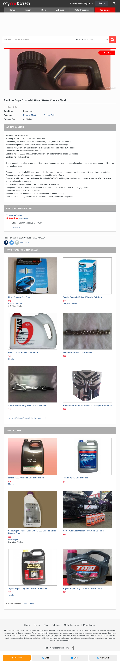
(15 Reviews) (23, 218)
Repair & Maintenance (32, 115)
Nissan (44, 635)
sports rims (68, 630)
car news (112, 633)
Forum (28, 10)
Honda (11, 359)
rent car (75, 630)
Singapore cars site (55, 633)
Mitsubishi (80, 635)
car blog (43, 638)
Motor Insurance (81, 10)
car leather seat (109, 630)
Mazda (11, 484)
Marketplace (105, 10)
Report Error (24, 242)
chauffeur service (63, 641)
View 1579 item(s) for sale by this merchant (27, 418)
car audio (13, 638)
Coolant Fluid (49, 115)
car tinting (59, 630)
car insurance (110, 638)
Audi (49, 635)
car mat (14, 633)
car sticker (100, 638)
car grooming (83, 630)
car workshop (35, 638)
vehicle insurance (53, 638)
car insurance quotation (69, 638)
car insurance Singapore (87, 638)
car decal (100, 630)
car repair (92, 630)
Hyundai (58, 635)
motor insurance (25, 633)
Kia (53, 635)
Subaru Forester (15, 304)
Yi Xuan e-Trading (14, 215)
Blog (43, 10)
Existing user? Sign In (81, 3)
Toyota (11, 595)
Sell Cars (60, 10)
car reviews (103, 633)
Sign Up (101, 3)
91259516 (16, 227)
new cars (86, 633)
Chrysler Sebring (70, 304)
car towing (7, 633)
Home (12, 10)
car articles (94, 633)
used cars (78, 633)
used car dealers (23, 638)
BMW (87, 635)
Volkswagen (13, 540)
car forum (32, 630)
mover (52, 641)
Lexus (73, 635)
